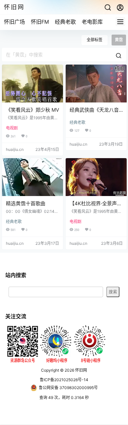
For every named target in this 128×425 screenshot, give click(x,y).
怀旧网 (80, 370)
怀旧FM (40, 21)
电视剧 (12, 128)
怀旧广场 (14, 21)
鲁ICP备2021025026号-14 (64, 379)
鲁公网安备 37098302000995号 (68, 387)
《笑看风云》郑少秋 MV (32, 110)
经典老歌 (65, 21)
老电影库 (92, 21)
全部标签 (94, 39)
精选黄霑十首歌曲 (25, 203)
